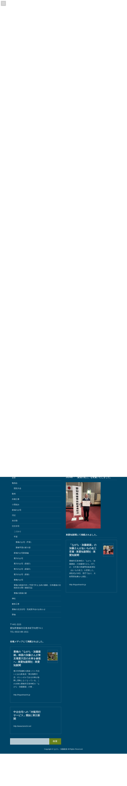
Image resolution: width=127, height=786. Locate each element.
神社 (14, 598)
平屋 (16, 537)
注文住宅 (15, 526)
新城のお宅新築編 (21, 553)
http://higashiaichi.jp (77, 585)
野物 (14, 615)
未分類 (15, 521)
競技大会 (17, 488)
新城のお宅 (16, 510)
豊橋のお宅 (18, 580)
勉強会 (15, 483)
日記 (14, 515)
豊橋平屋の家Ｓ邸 (23, 547)
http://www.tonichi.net (22, 726)
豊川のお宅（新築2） (23, 564)
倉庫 (14, 477)
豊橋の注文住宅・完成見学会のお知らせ (28, 609)
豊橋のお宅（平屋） (24, 542)
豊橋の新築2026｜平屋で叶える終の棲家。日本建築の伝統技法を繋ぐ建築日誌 (37, 586)
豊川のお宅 (18, 558)
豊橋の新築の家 (20, 593)
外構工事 (15, 499)
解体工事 (15, 604)
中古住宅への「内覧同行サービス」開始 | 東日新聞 (27, 715)
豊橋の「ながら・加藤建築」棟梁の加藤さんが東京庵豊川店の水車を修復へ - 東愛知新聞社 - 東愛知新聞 (27, 658)
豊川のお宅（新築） (22, 574)
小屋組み (15, 504)
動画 (14, 494)
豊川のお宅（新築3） (23, 569)
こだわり (17, 531)
